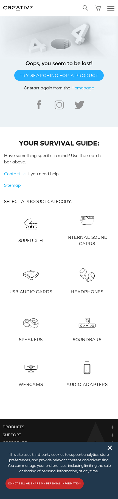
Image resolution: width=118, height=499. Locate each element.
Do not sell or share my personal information (44, 483)
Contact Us (15, 173)
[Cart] (98, 8)
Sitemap (12, 185)
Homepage (82, 87)
